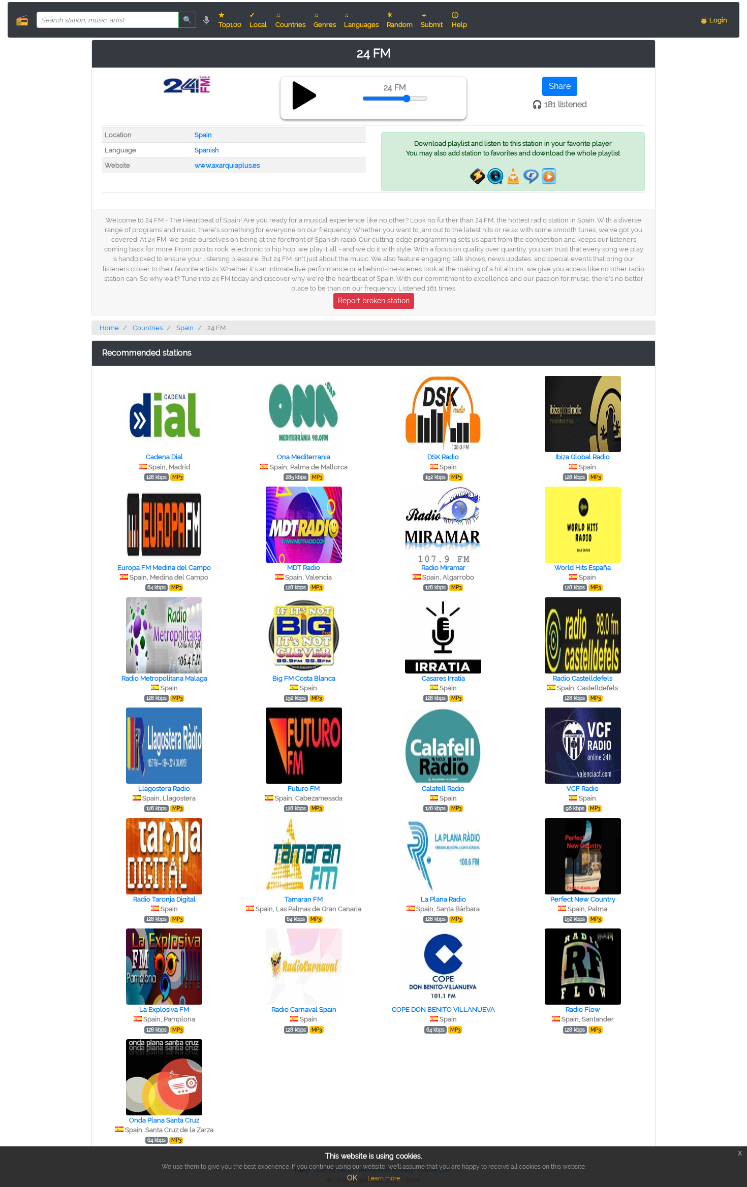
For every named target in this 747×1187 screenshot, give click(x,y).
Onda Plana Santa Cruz (164, 1120)
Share (560, 86)
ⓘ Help (459, 19)
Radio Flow (583, 1009)
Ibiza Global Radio (582, 457)
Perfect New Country (582, 899)
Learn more (383, 1178)
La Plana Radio (443, 899)
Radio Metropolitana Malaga (164, 678)
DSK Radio (443, 457)
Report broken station (374, 301)
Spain (203, 135)
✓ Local (258, 19)
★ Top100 (230, 19)
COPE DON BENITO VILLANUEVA (443, 1009)
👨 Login (713, 20)
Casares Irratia (443, 678)
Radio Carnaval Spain (303, 1009)
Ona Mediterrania (303, 457)
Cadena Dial (164, 457)
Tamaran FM (304, 899)
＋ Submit (432, 19)
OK (352, 1178)
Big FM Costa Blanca (303, 678)
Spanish (207, 150)
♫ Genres (325, 19)
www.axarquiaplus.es (227, 165)
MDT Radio (303, 567)
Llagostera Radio (164, 788)
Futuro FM (304, 788)
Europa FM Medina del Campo (164, 567)
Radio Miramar (443, 567)
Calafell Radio (443, 788)
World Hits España (582, 567)
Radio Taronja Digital (164, 899)
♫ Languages (361, 19)
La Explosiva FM (164, 1009)
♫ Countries (290, 19)
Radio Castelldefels (582, 678)
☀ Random (400, 19)
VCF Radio (583, 788)
